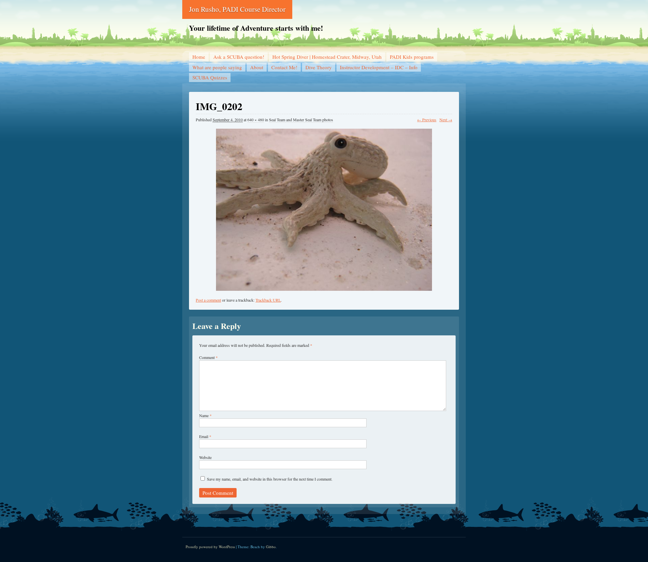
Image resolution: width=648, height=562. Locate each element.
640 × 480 (255, 119)
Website (205, 457)
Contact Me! (284, 67)
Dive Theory (318, 67)
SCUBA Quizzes (209, 77)
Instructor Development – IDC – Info (378, 67)
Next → (445, 119)
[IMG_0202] (324, 207)
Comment (208, 357)
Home (198, 56)
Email (205, 436)
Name (205, 415)
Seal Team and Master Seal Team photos (301, 119)
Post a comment (208, 300)
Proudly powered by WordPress (210, 546)
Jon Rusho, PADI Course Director (237, 9)
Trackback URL (268, 300)
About (256, 67)
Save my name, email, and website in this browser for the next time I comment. (269, 479)
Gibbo (271, 546)
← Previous (426, 119)
